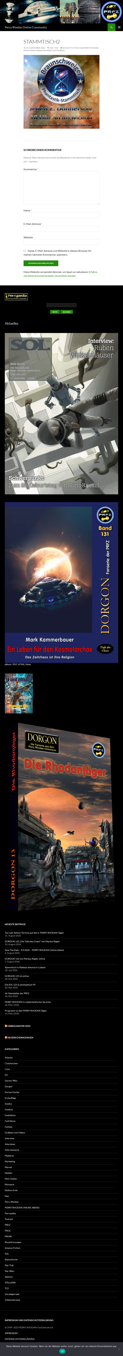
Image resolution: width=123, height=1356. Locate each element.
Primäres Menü (119, 27)
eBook (8, 664)
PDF (15, 664)
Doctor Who (11, 1080)
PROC (8, 1230)
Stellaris (9, 1276)
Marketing (10, 1161)
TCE (7, 1288)
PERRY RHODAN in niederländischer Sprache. (28, 1002)
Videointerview (12, 1299)
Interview (9, 1138)
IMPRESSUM (11, 1333)
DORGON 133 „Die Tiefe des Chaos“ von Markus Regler (32, 941)
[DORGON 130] (61, 582)
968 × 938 (54, 48)
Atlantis (9, 1057)
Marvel (8, 1167)
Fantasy (8, 1126)
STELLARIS (10, 1282)
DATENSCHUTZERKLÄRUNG (20, 1339)
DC (6, 1074)
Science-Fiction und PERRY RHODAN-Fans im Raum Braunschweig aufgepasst (61, 49)
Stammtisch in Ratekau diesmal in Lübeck (25, 967)
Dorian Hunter (12, 1092)
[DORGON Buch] (61, 817)
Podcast (9, 1219)
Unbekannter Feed (19, 1026)
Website (28, 237)
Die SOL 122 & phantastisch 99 (20, 984)
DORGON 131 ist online (17, 976)
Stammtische (11, 1259)
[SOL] (61, 413)
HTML (21, 664)
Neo (7, 1196)
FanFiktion (10, 1121)
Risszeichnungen (13, 1242)
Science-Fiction (12, 1248)
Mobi (28, 664)
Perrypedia (10, 1213)
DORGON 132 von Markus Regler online (25, 958)
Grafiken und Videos (15, 1132)
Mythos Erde (11, 1190)
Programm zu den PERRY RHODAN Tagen (26, 1010)
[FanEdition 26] (19, 693)
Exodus (8, 1103)
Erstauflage (10, 1098)
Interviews (10, 1144)
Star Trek (9, 1265)
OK (62, 1351)
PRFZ (7, 1224)
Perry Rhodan (12, 1201)
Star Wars (9, 1271)
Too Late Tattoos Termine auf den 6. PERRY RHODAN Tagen (34, 932)
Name (28, 210)
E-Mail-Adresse (33, 223)
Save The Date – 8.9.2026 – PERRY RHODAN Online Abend (34, 950)
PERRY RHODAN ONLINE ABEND (22, 1207)
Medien (8, 1173)
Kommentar (31, 169)
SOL (7, 1253)
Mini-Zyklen (11, 1178)
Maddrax (9, 1155)
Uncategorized (12, 1294)
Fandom (9, 1109)
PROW (8, 1236)
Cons (7, 1069)
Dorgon (8, 1086)
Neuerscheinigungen (20, 1037)
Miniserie (9, 1184)
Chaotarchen (11, 1063)
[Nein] (119, 1349)
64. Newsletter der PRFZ (17, 993)
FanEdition (10, 1115)
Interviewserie (12, 1149)
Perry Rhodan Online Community (26, 27)
